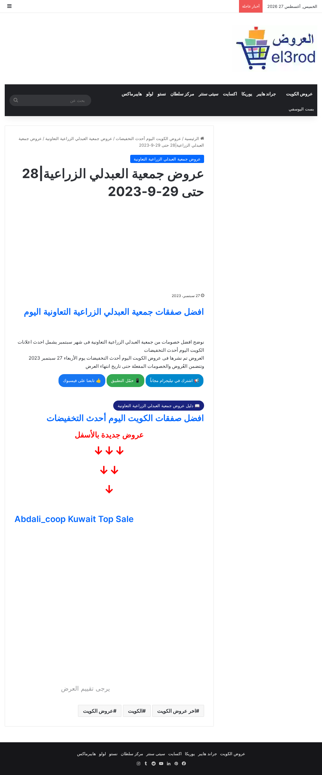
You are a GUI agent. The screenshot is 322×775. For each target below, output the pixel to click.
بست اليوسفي (301, 108)
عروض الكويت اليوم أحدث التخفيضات (148, 138)
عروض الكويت (299, 93)
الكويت (135, 711)
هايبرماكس (132, 93)
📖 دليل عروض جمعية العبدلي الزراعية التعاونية (159, 405)
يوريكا (247, 93)
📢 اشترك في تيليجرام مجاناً (174, 380)
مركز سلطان (182, 93)
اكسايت (230, 93)
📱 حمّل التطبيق (125, 380)
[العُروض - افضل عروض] (274, 48)
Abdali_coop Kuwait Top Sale (74, 519)
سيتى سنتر (209, 93)
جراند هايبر (266, 93)
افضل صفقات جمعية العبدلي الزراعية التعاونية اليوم (114, 311)
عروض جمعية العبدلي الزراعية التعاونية (78, 138)
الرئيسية (192, 138)
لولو (149, 93)
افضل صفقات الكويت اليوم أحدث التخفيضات (125, 418)
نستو (162, 93)
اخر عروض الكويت (176, 711)
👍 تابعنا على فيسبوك (82, 380)
